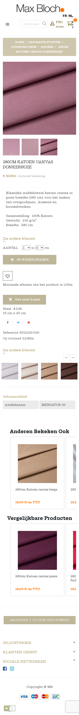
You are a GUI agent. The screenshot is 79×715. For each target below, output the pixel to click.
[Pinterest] (28, 322)
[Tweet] (18, 322)
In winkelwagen (30, 260)
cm (46, 248)
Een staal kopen (24, 300)
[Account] (52, 24)
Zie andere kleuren (19, 238)
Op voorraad (12, 338)
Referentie (10, 332)
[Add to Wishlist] (7, 276)
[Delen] (7, 322)
